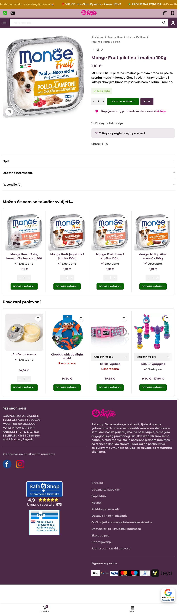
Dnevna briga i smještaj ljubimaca (116, 529)
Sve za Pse (115, 37)
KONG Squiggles (153, 364)
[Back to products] (98, 50)
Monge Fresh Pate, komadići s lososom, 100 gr (24, 258)
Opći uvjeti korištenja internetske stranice (121, 522)
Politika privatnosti (105, 509)
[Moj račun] (172, 22)
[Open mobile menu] (4, 22)
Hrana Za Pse (136, 37)
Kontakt (97, 483)
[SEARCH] (164, 22)
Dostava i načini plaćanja (109, 515)
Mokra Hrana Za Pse (105, 41)
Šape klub (98, 496)
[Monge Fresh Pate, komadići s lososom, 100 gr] (24, 232)
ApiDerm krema (24, 354)
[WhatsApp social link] (107, 144)
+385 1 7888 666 (29, 435)
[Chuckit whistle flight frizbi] (67, 332)
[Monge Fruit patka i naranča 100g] (153, 232)
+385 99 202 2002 (23, 423)
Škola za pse (100, 535)
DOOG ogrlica (110, 364)
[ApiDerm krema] (24, 332)
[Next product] (102, 50)
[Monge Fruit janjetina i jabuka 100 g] (67, 232)
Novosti (96, 502)
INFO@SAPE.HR (23, 427)
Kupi (147, 101)
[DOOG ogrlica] (110, 332)
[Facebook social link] (103, 144)
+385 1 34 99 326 (29, 419)
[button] (24, 286)
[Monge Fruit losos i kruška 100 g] (110, 232)
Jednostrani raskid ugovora (110, 548)
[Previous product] (93, 50)
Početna (97, 37)
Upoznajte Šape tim (105, 489)
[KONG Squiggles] (153, 332)
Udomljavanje (101, 542)
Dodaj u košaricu (123, 101)
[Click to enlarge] (9, 112)
